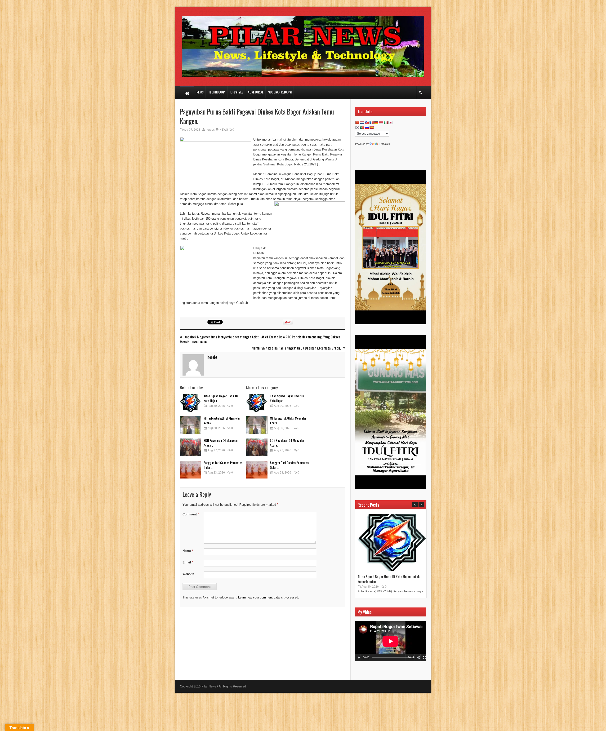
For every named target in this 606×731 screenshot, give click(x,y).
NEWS (223, 129)
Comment (191, 514)
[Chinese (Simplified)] (357, 122)
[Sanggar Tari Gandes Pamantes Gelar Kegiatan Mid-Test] (190, 469)
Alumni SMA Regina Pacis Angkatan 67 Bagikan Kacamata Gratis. (296, 348)
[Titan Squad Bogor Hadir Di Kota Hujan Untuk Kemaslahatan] (190, 403)
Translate (384, 143)
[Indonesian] (381, 122)
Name (188, 551)
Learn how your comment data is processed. (268, 597)
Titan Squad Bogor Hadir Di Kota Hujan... (221, 398)
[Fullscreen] (424, 658)
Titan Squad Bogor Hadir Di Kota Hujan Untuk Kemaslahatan (388, 579)
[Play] (359, 658)
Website (188, 574)
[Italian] (385, 122)
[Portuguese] (362, 127)
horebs (210, 129)
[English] (367, 122)
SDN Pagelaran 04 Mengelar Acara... (221, 442)
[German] (376, 122)
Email (188, 562)
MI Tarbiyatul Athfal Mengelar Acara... (222, 420)
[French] (371, 122)
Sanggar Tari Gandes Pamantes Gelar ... (223, 465)
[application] (390, 641)
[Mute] (418, 658)
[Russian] (367, 127)
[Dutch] (362, 122)
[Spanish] (371, 127)
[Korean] (357, 127)
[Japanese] (390, 122)
